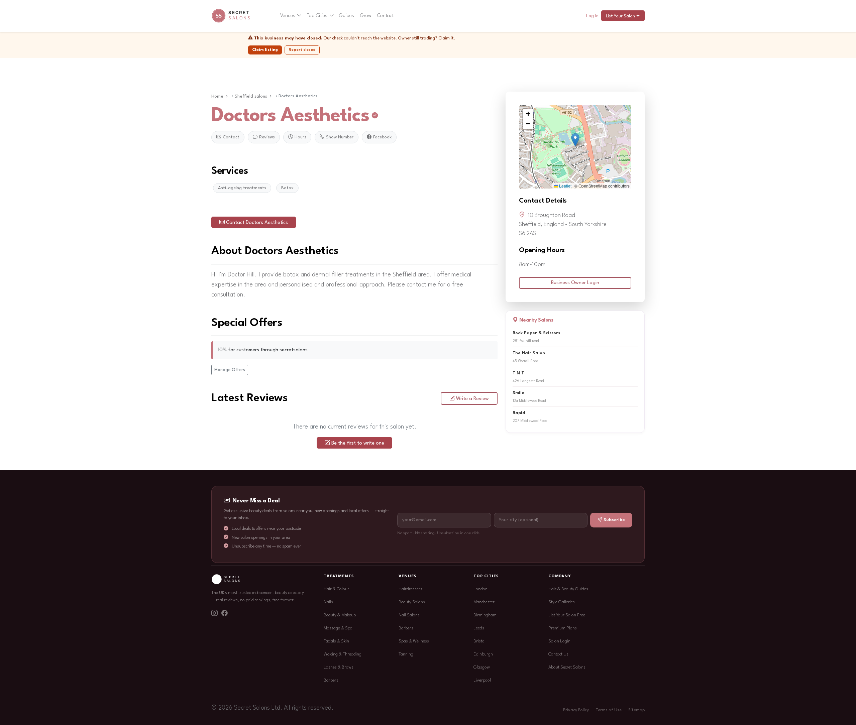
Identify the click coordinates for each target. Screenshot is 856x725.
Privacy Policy (576, 710)
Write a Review (472, 398)
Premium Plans (562, 628)
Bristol (479, 641)
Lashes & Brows (338, 667)
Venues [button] (287, 15)
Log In (592, 16)
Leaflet (564, 186)
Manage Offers (229, 370)
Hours (300, 137)
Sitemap (636, 710)
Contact (385, 15)
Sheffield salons (251, 96)
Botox (287, 188)
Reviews (267, 137)
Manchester (484, 602)
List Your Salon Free (566, 615)
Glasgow (481, 667)
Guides (346, 15)
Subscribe (614, 520)
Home (217, 96)
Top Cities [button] (317, 15)
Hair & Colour (336, 589)
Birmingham (485, 615)
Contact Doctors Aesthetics (257, 222)
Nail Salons (409, 615)
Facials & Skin (336, 641)
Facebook (382, 137)
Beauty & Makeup (340, 615)
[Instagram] (214, 613)
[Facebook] (224, 613)
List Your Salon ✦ (623, 16)
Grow (365, 15)
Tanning (406, 654)
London (480, 589)
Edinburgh (483, 654)
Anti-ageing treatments (242, 188)
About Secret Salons (566, 667)
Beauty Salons (412, 602)
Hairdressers (410, 589)
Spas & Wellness (414, 641)
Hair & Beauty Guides (568, 589)
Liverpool (482, 680)
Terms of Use (609, 710)
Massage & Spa (338, 628)
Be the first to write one (357, 443)
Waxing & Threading (342, 654)
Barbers (331, 680)
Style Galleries (561, 602)
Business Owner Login (575, 282)
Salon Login (559, 641)
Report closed (302, 50)
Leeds (478, 628)
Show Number (339, 137)
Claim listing (265, 50)
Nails (328, 602)
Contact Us (558, 654)
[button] (575, 140)
